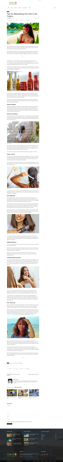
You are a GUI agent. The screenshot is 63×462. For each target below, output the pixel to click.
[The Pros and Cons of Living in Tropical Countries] (26, 435)
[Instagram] (45, 454)
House (12, 7)
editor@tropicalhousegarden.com (28, 456)
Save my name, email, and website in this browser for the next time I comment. (20, 421)
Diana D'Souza (15, 379)
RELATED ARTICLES (10, 387)
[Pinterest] (47, 454)
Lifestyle (19, 7)
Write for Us (38, 461)
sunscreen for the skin (10, 314)
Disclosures (54, 461)
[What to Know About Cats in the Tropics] (12, 392)
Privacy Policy (50, 461)
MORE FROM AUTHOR (18, 387)
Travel (29, 7)
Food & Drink (25, 7)
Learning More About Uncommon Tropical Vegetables (13, 375)
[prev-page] (22, 399)
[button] (55, 7)
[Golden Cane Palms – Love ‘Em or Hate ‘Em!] (26, 439)
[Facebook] (42, 454)
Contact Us (34, 461)
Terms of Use (46, 461)
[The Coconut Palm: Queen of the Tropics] (34, 392)
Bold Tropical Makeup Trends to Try (33, 374)
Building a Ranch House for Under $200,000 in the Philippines (16, 435)
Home (8, 7)
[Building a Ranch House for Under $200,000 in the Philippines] (9, 435)
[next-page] (23, 399)
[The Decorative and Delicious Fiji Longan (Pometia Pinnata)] (9, 444)
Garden (15, 7)
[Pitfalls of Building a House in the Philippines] (26, 444)
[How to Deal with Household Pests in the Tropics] (23, 392)
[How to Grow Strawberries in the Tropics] (9, 439)
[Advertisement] (39, 3)
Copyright (42, 461)
